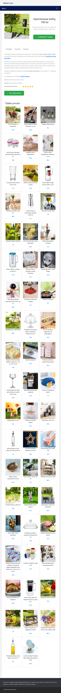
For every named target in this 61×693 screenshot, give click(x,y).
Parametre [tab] (17, 49)
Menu (4, 8)
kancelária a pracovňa (50, 682)
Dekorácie (6, 682)
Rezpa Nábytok (12, 689)
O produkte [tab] (9, 49)
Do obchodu (15, 93)
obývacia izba (35, 682)
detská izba (27, 682)
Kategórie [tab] (26, 49)
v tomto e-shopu (25, 76)
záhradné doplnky (30, 684)
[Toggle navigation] (57, 8)
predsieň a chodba (8, 684)
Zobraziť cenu (45, 37)
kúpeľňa (21, 684)
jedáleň (16, 684)
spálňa (42, 682)
